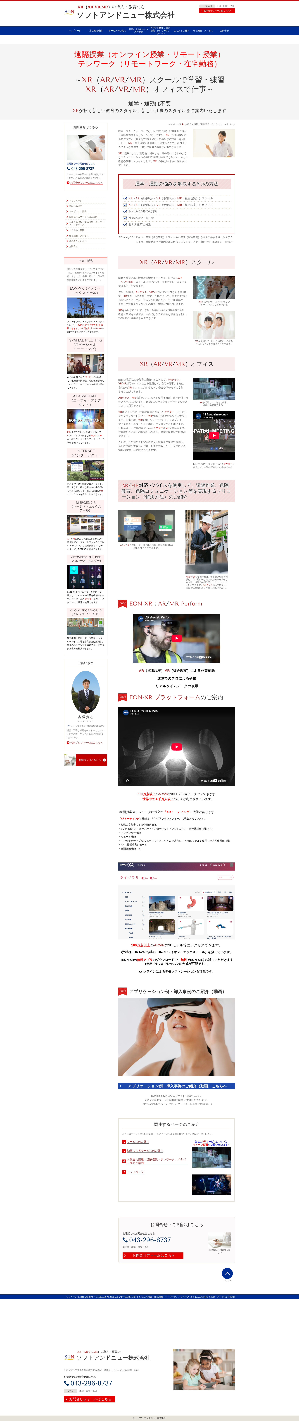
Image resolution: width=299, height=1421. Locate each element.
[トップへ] (227, 1273)
